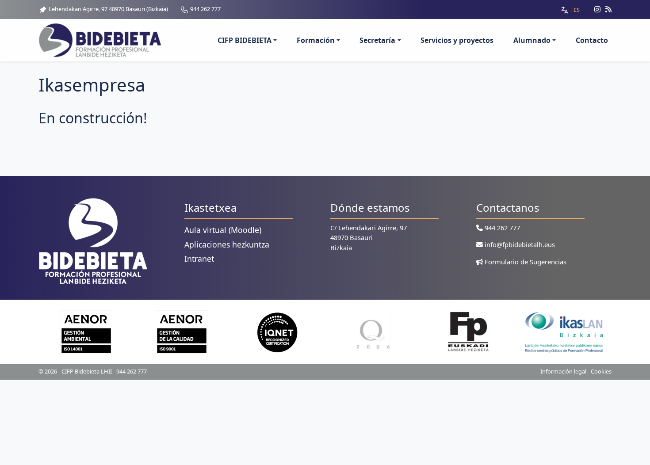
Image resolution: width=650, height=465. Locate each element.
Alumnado (532, 40)
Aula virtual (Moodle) (222, 230)
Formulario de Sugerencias (524, 261)
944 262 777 (205, 9)
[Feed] (608, 9)
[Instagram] (594, 9)
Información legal (563, 371)
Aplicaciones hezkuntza (226, 244)
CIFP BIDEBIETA (244, 40)
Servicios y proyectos (457, 40)
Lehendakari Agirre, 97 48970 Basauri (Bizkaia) (107, 9)
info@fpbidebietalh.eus (519, 244)
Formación (316, 40)
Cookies (601, 371)
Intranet (199, 258)
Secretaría (377, 40)
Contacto (592, 40)
